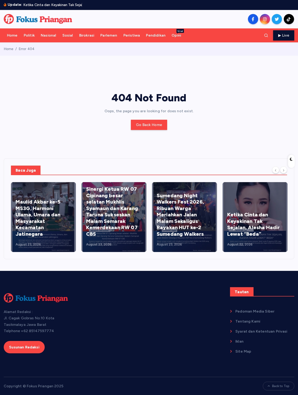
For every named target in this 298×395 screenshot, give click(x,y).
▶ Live (283, 35)
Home (12, 35)
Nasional (48, 35)
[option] (43, 217)
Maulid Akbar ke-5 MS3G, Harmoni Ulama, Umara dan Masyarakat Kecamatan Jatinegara (38, 218)
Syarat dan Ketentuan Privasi (261, 331)
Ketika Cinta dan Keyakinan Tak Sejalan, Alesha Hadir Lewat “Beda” (253, 224)
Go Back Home (149, 125)
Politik (29, 35)
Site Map (243, 351)
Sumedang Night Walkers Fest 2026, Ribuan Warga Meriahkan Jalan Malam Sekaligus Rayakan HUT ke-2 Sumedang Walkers (180, 214)
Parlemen (108, 35)
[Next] (283, 170)
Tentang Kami (247, 321)
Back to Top (280, 386)
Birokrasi (86, 35)
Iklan (239, 341)
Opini (177, 33)
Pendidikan (156, 35)
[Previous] (275, 170)
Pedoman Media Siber (254, 311)
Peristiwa (131, 35)
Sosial (67, 35)
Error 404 (26, 49)
